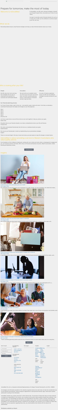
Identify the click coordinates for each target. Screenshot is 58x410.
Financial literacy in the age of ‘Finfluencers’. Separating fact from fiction (17, 336)
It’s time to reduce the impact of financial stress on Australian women (16, 279)
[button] (43, 1)
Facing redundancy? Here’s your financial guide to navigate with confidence (18, 252)
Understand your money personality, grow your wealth (13, 184)
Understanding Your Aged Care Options (10, 307)
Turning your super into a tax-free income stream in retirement (15, 218)
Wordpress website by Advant (9, 408)
